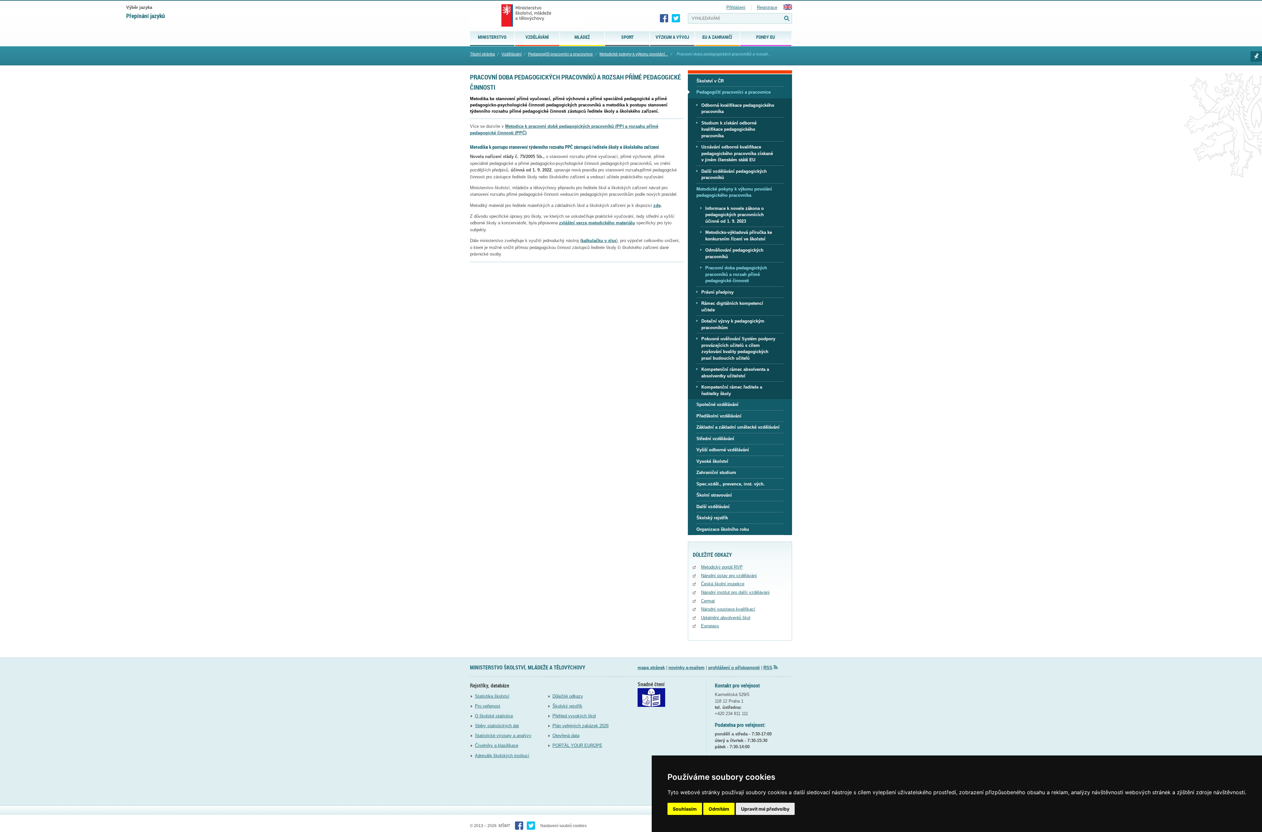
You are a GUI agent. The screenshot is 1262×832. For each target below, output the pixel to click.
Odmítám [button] (719, 809)
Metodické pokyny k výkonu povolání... (633, 54)
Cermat (708, 600)
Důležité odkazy (567, 696)
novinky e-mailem (686, 667)
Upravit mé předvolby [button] (765, 809)
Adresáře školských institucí (502, 755)
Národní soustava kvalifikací (728, 609)
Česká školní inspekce (722, 583)
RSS (767, 667)
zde (657, 205)
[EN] (787, 8)
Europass (710, 625)
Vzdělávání (512, 54)
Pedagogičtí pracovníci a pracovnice (560, 54)
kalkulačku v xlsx (598, 240)
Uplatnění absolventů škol (725, 617)
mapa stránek (651, 667)
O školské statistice (494, 715)
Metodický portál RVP (722, 567)
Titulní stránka (482, 54)
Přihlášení (735, 7)
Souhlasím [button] (685, 809)
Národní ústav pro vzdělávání (729, 575)
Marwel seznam (1256, 56)
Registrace (767, 7)
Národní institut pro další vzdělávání (735, 592)
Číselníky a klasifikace (496, 745)
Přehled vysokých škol (574, 715)
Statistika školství (492, 696)
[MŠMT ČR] (526, 15)
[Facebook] (664, 18)
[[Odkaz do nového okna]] (651, 705)
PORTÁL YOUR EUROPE (577, 745)
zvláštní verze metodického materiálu (597, 222)
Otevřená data (565, 735)
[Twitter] (676, 18)
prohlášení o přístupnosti (734, 667)
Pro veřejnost (487, 706)
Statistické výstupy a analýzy (503, 735)
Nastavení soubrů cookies (563, 826)
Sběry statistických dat (497, 725)
